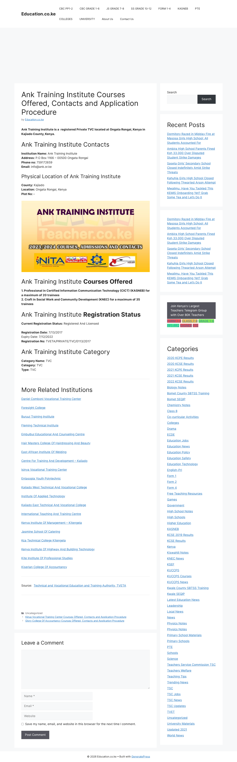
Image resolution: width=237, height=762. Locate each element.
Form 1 (171, 476)
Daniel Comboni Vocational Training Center (51, 399)
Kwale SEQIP (176, 594)
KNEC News (175, 558)
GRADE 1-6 (206, 321)
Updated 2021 (177, 729)
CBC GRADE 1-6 (89, 8)
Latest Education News (183, 600)
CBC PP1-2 (66, 8)
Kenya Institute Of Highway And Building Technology (58, 549)
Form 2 (172, 482)
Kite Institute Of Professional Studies (47, 558)
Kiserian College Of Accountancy (44, 567)
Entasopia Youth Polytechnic (41, 478)
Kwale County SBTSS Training (188, 588)
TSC (170, 688)
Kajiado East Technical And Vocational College (53, 505)
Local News (175, 611)
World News (175, 735)
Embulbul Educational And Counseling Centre (53, 434)
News (171, 617)
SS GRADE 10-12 (141, 8)
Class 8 (172, 411)
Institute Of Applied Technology (43, 496)
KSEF (170, 564)
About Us (107, 19)
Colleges (173, 423)
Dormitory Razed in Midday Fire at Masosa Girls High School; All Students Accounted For (191, 138)
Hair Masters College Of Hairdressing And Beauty (55, 443)
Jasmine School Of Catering (40, 531)
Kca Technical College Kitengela (43, 540)
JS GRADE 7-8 (115, 8)
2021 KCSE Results (180, 375)
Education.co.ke (38, 13)
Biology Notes (176, 387)
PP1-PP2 (173, 325)
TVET (171, 712)
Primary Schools (178, 641)
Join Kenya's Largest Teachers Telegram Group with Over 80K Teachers (189, 310)
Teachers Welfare (179, 670)
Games (172, 499)
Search (172, 92)
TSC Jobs (174, 694)
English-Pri (174, 470)
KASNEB (183, 8)
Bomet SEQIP (176, 399)
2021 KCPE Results (180, 369)
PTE (197, 8)
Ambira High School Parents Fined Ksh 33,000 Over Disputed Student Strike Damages (191, 153)
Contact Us (127, 19)
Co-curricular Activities (183, 417)
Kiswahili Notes (178, 552)
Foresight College (33, 407)
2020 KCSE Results (180, 364)
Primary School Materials (184, 635)
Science (172, 659)
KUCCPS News (177, 582)
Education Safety (179, 458)
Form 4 (172, 487)
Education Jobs (178, 440)
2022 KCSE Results (180, 381)
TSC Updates (176, 706)
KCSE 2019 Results (180, 535)
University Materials (181, 723)
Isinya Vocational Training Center (44, 469)
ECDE (171, 434)
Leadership (175, 605)
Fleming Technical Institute (39, 425)
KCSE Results (176, 541)
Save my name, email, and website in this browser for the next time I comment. (80, 724)
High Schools (176, 517)
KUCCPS (173, 570)
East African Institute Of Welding (43, 452)
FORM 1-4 (164, 8)
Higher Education (179, 523)
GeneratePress (141, 756)
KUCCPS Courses (179, 576)
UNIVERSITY (87, 19)
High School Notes (180, 511)
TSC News (174, 700)
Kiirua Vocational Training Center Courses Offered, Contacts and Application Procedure (75, 616)
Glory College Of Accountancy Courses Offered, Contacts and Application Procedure (74, 620)
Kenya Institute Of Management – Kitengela (51, 522)
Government (175, 505)
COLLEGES (66, 19)
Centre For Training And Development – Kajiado (54, 461)
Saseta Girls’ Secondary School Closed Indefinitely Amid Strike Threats (189, 168)
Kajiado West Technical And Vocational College (54, 487)
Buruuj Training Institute (37, 416)
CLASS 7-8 (190, 321)
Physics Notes (177, 623)
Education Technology (182, 464)
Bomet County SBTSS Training (188, 393)
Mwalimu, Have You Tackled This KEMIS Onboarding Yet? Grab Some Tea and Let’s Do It (190, 193)
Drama (171, 428)
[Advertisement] (118, 53)
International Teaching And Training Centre (51, 514)
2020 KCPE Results (180, 358)
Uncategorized (177, 717)
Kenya (171, 546)
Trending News (177, 682)
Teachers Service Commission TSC (191, 664)
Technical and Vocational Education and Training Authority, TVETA (80, 585)
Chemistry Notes (178, 405)
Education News (178, 446)
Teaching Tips (177, 676)
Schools (172, 653)
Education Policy (178, 452)
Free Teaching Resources (184, 493)
